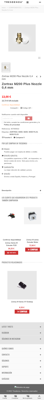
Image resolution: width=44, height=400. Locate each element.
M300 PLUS (33, 132)
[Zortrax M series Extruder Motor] (32, 216)
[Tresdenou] (13, 2)
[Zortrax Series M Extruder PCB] (11, 216)
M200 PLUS (14, 134)
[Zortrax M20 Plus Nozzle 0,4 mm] (39, 58)
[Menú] (27, 2)
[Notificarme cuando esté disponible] (28, 118)
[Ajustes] (40, 2)
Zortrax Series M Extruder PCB (11, 244)
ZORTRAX (13, 132)
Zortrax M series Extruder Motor (32, 241)
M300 (20, 132)
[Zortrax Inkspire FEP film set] (40, 76)
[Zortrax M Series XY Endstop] (22, 285)
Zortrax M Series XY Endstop (22, 302)
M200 (26, 132)
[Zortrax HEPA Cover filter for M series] (36, 76)
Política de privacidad (12, 125)
